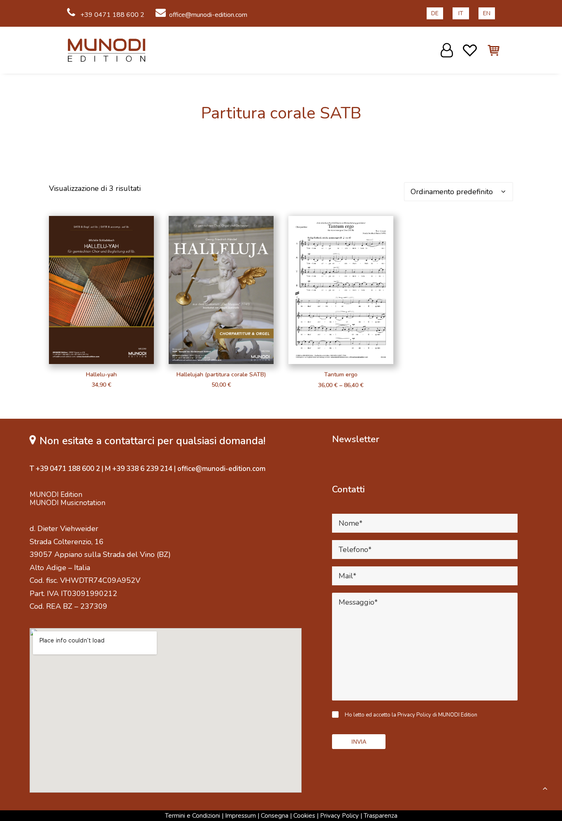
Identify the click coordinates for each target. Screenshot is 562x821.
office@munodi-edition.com (208, 14)
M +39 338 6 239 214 (138, 468)
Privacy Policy (339, 816)
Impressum (240, 816)
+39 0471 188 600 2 (111, 14)
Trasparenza (380, 816)
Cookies (304, 816)
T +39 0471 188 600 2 (65, 468)
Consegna (274, 816)
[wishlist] (470, 50)
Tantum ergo (341, 374)
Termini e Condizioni (192, 816)
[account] (448, 50)
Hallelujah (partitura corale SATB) (221, 374)
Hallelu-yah (101, 374)
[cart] (489, 50)
